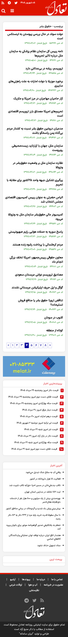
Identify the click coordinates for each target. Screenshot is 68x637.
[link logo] (54, 8)
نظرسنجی (34, 590)
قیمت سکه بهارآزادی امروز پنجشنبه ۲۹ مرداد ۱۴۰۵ (33, 403)
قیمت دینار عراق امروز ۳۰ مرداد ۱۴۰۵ (39, 410)
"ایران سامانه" (26, 634)
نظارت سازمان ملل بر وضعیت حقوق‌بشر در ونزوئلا (38, 165)
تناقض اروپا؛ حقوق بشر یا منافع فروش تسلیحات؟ (40, 302)
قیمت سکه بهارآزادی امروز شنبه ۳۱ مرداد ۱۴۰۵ (36, 442)
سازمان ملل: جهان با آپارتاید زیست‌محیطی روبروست (37, 148)
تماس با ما (57, 579)
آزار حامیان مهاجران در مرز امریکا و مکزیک (38, 98)
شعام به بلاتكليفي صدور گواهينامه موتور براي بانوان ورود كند (33, 527)
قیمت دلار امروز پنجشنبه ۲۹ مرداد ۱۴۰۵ (39, 390)
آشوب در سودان (53, 318)
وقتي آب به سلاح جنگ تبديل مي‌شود (43, 472)
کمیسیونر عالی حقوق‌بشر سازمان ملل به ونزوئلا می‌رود (35, 217)
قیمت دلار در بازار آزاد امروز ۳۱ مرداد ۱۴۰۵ (38, 436)
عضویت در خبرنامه (53, 585)
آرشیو (13, 579)
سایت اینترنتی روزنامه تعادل (33, 625)
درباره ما (41, 579)
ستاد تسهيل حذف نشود (49, 545)
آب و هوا (32, 585)
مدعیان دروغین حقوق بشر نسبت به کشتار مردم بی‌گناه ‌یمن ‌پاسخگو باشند (35, 131)
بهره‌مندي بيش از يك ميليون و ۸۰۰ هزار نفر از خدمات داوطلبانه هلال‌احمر (35, 500)
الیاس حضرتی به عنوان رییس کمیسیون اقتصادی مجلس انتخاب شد (34, 199)
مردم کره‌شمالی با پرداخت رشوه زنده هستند (38, 245)
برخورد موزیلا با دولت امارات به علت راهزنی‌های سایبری (36, 83)
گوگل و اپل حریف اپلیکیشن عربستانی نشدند (37, 287)
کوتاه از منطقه (54, 330)
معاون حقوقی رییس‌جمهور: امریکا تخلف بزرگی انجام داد (36, 259)
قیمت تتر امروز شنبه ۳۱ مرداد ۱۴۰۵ (41, 429)
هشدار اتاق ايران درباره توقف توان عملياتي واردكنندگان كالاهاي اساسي (35, 537)
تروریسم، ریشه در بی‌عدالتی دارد (44, 68)
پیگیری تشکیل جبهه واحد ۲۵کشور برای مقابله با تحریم (35, 182)
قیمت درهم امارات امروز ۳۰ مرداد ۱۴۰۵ (38, 416)
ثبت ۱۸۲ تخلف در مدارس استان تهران (42, 492)
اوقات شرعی (15, 585)
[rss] (2, 2)
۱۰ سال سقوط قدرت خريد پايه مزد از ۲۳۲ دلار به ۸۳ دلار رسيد (34, 517)
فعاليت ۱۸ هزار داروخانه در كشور (45, 479)
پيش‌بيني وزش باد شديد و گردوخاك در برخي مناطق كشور (33, 508)
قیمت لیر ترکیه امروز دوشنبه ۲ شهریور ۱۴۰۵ (37, 423)
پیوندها (26, 579)
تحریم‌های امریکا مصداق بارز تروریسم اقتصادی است (35, 113)
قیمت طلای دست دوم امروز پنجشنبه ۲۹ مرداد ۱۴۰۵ (33, 397)
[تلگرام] (9, 2)
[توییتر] (16, 2)
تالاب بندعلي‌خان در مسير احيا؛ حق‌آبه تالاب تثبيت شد (35, 485)
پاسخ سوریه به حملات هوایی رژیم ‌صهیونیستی (36, 232)
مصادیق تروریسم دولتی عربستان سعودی (39, 275)
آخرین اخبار (56, 466)
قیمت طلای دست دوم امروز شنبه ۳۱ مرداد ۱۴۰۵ (34, 449)
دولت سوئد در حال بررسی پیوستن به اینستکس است (35, 36)
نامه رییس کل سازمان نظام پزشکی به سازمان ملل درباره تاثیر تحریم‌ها (36, 53)
